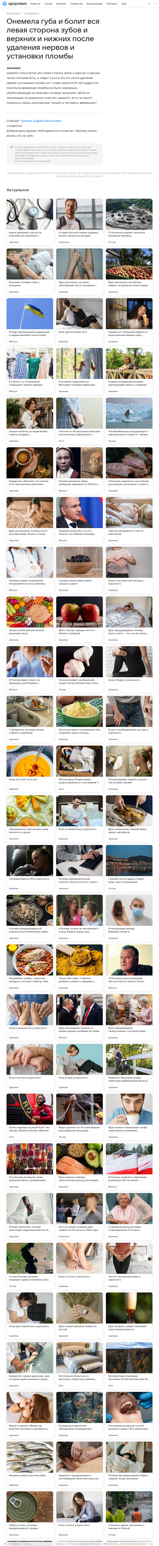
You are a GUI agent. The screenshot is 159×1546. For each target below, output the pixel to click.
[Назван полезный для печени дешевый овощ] (30, 619)
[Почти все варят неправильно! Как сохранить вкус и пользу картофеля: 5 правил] (79, 719)
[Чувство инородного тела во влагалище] (129, 520)
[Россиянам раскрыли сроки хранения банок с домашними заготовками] (30, 1166)
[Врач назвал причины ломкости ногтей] (79, 1315)
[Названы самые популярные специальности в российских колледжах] (30, 570)
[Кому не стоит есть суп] (30, 769)
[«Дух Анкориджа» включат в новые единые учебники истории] (79, 1017)
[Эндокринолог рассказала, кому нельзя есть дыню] (30, 818)
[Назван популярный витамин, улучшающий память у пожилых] (129, 371)
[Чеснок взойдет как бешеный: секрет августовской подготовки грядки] (79, 669)
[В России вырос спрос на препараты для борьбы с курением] (30, 669)
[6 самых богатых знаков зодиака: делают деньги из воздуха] (79, 222)
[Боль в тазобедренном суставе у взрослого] (129, 719)
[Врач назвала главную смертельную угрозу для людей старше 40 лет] (79, 1166)
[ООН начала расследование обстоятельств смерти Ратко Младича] (129, 967)
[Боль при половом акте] (79, 321)
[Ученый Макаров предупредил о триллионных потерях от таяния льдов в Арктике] (129, 421)
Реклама (26, 1544)
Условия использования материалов (84, 1544)
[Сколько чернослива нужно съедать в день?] (79, 570)
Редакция (60, 1544)
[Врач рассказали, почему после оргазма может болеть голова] (30, 520)
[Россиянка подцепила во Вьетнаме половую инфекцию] (79, 371)
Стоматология (32, 13)
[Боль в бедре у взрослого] (129, 669)
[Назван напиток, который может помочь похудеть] (30, 421)
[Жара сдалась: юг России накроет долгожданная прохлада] (79, 1117)
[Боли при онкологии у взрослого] (30, 1315)
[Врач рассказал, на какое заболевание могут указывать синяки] (79, 271)
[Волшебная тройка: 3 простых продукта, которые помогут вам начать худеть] (30, 967)
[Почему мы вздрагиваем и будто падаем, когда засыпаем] (129, 1465)
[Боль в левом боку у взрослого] (79, 818)
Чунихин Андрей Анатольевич (40, 120)
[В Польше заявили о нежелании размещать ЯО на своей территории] (129, 1166)
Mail (5, 1544)
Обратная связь (110, 1544)
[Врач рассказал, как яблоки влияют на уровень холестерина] (129, 271)
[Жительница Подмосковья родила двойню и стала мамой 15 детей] (79, 769)
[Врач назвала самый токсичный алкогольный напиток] (129, 1315)
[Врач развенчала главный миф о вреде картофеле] (129, 818)
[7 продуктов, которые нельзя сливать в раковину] (30, 719)
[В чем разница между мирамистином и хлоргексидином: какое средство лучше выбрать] (129, 918)
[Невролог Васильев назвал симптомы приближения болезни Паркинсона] (129, 1067)
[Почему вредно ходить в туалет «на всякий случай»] (129, 769)
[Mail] (4, 3)
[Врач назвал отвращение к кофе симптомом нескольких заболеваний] (129, 1117)
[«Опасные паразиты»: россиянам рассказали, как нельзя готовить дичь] (129, 470)
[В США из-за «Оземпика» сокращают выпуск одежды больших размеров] (30, 371)
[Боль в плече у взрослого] (79, 1514)
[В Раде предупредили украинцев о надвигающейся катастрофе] (30, 321)
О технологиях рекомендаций (133, 1544)
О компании (14, 1544)
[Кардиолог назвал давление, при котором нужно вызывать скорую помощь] (30, 1365)
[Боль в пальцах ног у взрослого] (30, 1017)
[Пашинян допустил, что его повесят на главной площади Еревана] (79, 520)
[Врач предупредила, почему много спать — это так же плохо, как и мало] (129, 619)
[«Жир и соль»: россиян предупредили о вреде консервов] (30, 1514)
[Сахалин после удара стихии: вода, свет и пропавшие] (129, 868)
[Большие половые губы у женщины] (30, 271)
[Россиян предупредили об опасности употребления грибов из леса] (30, 918)
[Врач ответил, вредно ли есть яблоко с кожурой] (79, 619)
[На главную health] (17, 3)
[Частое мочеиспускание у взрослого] (129, 1266)
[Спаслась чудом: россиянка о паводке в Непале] (129, 1514)
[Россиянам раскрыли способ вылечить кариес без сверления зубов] (129, 1415)
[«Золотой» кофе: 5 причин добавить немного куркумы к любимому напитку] (79, 967)
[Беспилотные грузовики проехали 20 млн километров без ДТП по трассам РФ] (129, 1365)
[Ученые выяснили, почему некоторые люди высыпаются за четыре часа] (30, 1216)
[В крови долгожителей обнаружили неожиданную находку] (79, 1415)
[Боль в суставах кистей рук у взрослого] (129, 570)
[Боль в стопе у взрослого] (79, 1266)
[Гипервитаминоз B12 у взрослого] (30, 868)
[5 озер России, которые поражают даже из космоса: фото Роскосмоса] (30, 1266)
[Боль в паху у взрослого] (79, 1067)
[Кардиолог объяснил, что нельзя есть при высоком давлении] (30, 470)
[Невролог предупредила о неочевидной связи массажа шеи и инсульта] (79, 1465)
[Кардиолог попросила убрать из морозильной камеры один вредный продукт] (129, 321)
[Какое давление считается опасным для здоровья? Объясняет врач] (30, 222)
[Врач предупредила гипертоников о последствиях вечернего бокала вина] (129, 1017)
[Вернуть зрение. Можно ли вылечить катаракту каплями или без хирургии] (30, 1415)
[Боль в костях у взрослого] (30, 1067)
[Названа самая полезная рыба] (30, 1465)
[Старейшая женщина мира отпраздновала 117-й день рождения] (129, 1216)
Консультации (13, 13)
